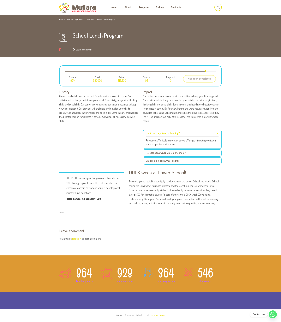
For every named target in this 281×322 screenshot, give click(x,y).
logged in (76, 238)
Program (144, 7)
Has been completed (199, 78)
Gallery (160, 7)
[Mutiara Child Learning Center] (77, 7)
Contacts (176, 7)
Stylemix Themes (158, 315)
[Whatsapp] (273, 314)
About (128, 7)
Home (114, 7)
